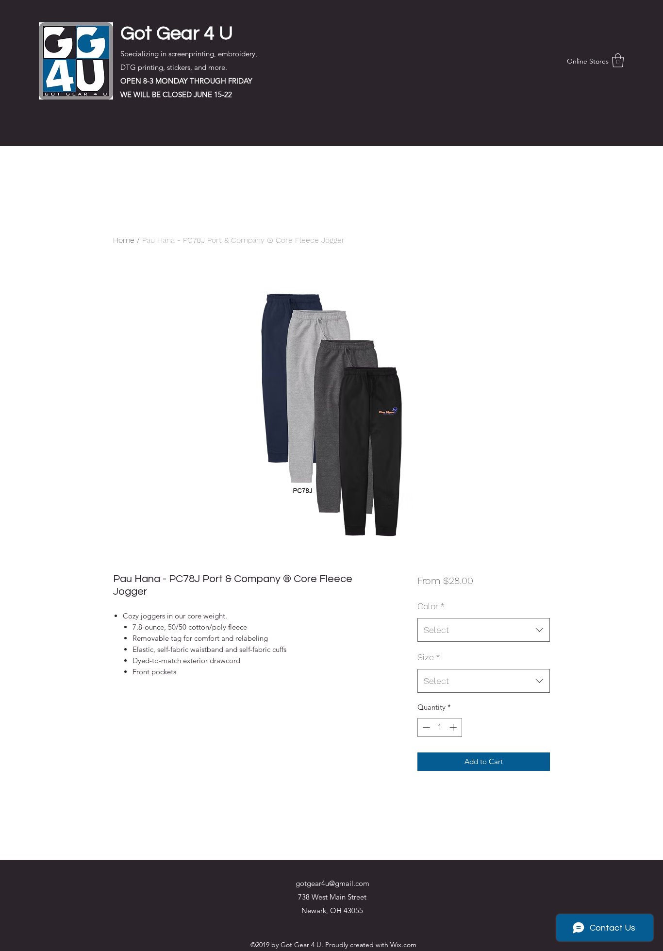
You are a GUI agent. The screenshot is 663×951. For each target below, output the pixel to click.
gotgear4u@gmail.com (332, 883)
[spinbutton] (439, 727)
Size (428, 657)
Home (123, 240)
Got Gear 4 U (176, 33)
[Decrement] (425, 727)
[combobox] (483, 630)
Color (431, 606)
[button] (618, 60)
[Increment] (454, 727)
